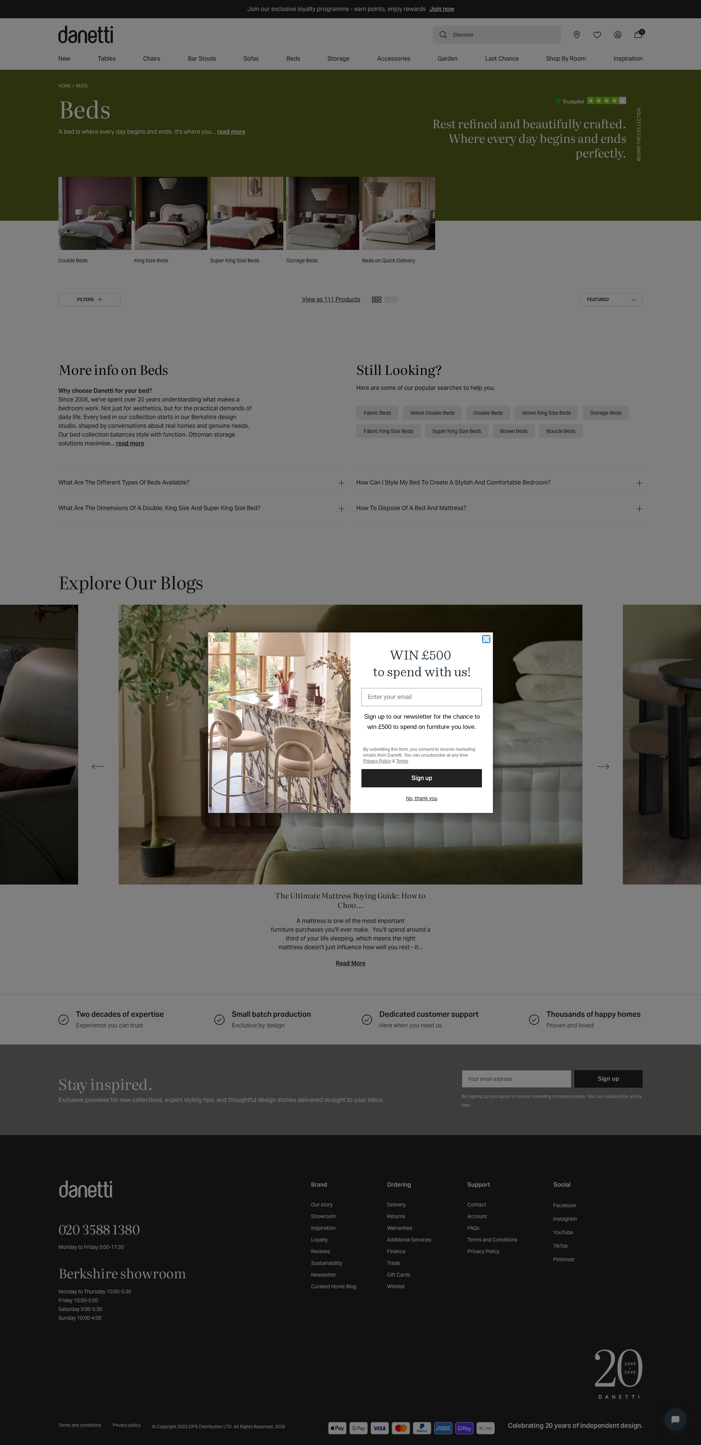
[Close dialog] (486, 639)
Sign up (421, 778)
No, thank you (421, 798)
